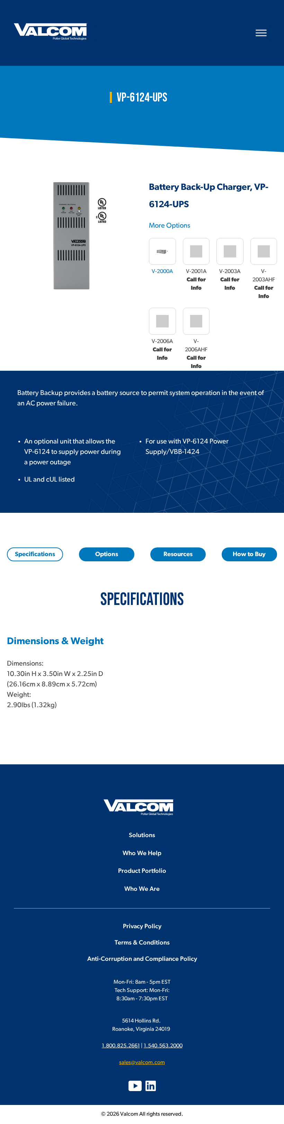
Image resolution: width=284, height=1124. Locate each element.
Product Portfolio (142, 871)
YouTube (135, 1086)
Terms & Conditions (142, 943)
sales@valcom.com (142, 1062)
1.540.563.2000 (163, 1046)
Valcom (50, 31)
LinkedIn (150, 1086)
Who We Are (142, 889)
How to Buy (249, 555)
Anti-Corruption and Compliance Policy (142, 959)
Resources (178, 555)
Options (106, 555)
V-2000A (162, 271)
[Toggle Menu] (261, 32)
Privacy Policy (142, 927)
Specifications (35, 555)
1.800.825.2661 (121, 1046)
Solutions (142, 836)
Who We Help (142, 854)
